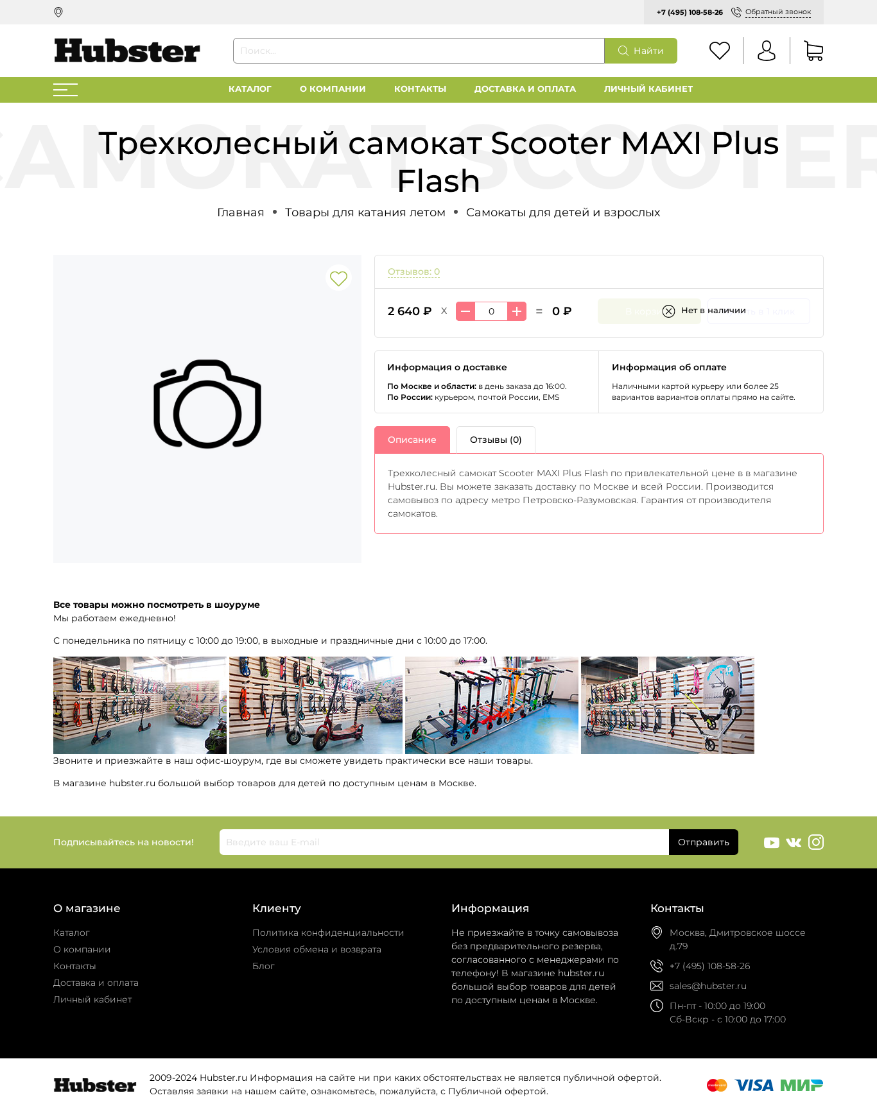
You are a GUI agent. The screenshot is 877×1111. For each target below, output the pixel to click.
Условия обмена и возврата (316, 949)
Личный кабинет (648, 89)
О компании (333, 89)
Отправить (703, 842)
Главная (241, 212)
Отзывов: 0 (414, 271)
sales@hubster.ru (708, 986)
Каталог (250, 89)
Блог (263, 966)
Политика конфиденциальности (328, 932)
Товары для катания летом (365, 212)
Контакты (420, 89)
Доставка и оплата (525, 89)
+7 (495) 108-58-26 (690, 12)
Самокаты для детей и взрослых (563, 212)
